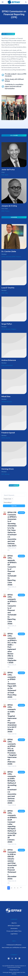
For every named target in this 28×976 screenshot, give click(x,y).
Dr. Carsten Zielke (8, 251)
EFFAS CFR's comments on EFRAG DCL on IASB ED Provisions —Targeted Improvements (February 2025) (12, 751)
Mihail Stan (5, 396)
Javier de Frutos (8, 169)
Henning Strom (7, 469)
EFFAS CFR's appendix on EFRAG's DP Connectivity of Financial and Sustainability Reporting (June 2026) (12, 570)
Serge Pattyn (6, 324)
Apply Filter (14, 505)
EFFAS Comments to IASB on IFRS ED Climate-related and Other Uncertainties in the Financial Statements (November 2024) (12, 864)
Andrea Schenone (8, 360)
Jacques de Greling (9, 206)
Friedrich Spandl (8, 432)
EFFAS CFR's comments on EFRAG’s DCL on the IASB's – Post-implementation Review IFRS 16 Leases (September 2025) (12, 648)
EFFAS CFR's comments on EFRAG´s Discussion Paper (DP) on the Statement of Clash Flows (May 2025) (12, 684)
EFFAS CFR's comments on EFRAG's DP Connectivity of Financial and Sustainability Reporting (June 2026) (12, 609)
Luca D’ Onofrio (7, 288)
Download (21, 512)
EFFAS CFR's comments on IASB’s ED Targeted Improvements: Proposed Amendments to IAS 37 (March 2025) (12, 718)
